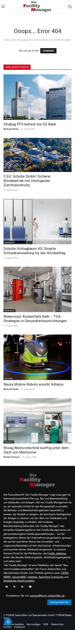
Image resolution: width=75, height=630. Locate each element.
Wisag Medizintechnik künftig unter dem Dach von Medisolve (36, 450)
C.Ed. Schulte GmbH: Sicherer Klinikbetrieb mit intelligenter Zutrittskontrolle (27, 180)
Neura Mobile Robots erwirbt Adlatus (33, 384)
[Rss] (14, 587)
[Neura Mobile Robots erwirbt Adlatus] (37, 357)
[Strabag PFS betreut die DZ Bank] (37, 97)
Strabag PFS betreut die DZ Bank (29, 124)
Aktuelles (9, 118)
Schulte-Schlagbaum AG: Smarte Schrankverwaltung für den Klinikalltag (34, 251)
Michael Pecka (10, 129)
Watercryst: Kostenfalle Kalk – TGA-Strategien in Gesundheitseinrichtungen (35, 318)
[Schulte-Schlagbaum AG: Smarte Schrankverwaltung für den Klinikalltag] (37, 221)
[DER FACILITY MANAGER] (37, 6)
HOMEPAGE (48, 51)
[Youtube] (30, 587)
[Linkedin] (22, 587)
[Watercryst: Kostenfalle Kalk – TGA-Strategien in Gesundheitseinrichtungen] (37, 289)
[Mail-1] (6, 587)
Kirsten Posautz (11, 457)
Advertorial (9, 170)
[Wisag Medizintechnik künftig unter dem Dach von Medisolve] (37, 421)
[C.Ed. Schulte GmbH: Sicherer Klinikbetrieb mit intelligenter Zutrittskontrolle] (37, 155)
